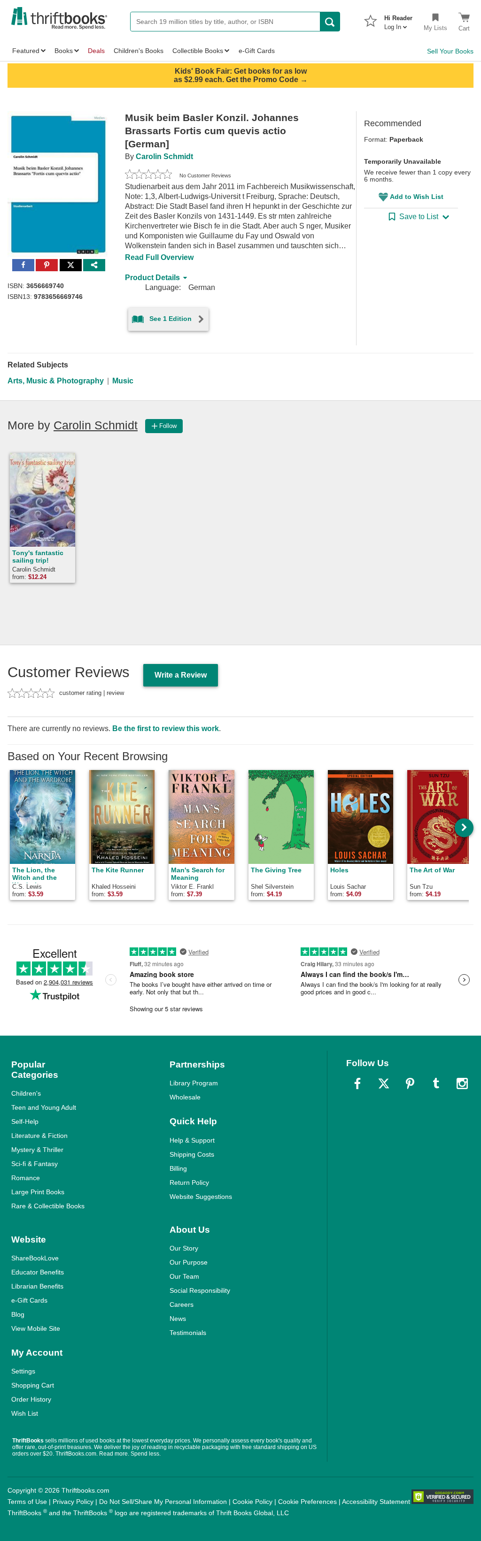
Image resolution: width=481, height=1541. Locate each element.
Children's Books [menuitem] (138, 50)
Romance (25, 1178)
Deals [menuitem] (96, 50)
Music (122, 381)
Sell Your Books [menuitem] (450, 51)
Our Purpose (189, 1262)
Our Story (184, 1248)
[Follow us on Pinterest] (410, 1083)
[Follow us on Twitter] (383, 1083)
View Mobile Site (35, 1328)
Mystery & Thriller (37, 1149)
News (178, 1318)
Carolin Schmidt (164, 156)
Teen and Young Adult (43, 1107)
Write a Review (181, 675)
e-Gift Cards (29, 1300)
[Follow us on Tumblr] (436, 1083)
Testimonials (188, 1332)
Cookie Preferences (307, 1501)
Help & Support (192, 1140)
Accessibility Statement (376, 1501)
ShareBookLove (35, 1258)
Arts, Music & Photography (56, 381)
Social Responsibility (200, 1290)
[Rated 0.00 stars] (148, 175)
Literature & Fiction (39, 1135)
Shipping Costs (192, 1154)
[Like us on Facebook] (357, 1083)
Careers (182, 1304)
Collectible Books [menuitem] (197, 50)
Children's (26, 1093)
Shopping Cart (32, 1385)
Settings (23, 1371)
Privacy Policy (73, 1501)
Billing (178, 1168)
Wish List (24, 1413)
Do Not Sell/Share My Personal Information (163, 1501)
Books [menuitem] (63, 50)
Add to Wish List (416, 196)
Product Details (152, 278)
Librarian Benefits (37, 1286)
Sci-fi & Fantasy (34, 1163)
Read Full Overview (159, 257)
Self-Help (25, 1121)
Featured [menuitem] (25, 50)
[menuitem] (398, 20)
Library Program (194, 1083)
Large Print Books (37, 1192)
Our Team (184, 1276)
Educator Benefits (37, 1272)
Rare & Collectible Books (48, 1206)
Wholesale (185, 1097)
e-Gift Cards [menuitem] (257, 50)
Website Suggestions (201, 1196)
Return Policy (189, 1182)
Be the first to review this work (165, 728)
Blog (17, 1314)
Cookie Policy (252, 1501)
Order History (31, 1399)
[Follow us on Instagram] (462, 1083)
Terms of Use (27, 1501)
